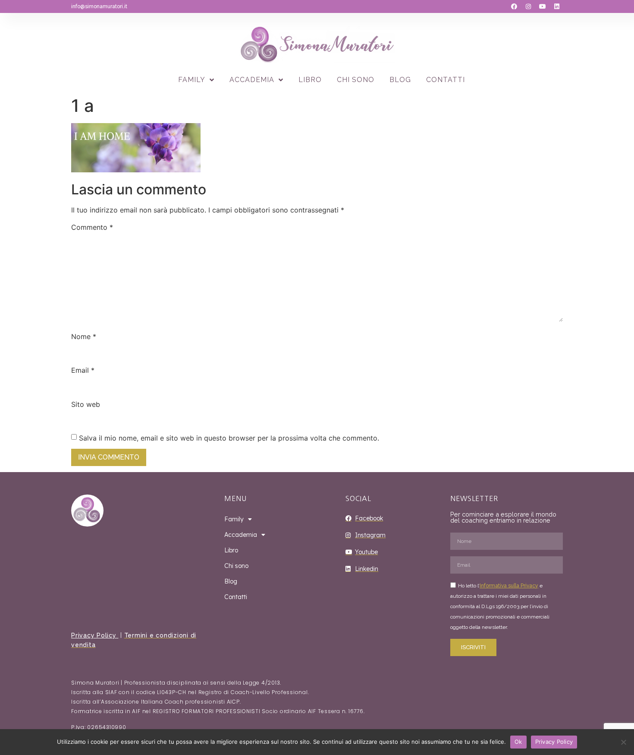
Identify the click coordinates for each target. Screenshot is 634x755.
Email (82, 370)
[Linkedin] (557, 6)
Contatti (445, 80)
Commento (92, 227)
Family (191, 80)
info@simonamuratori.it (99, 6)
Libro (310, 80)
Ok (518, 741)
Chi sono (355, 80)
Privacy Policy (94, 635)
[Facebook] (514, 6)
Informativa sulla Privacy (509, 586)
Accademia (251, 80)
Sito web (85, 404)
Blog (400, 80)
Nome (83, 336)
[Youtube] (543, 6)
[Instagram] (528, 6)
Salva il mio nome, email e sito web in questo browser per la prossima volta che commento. (229, 438)
